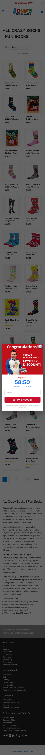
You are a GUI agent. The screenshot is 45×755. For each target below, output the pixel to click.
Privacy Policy (22, 408)
